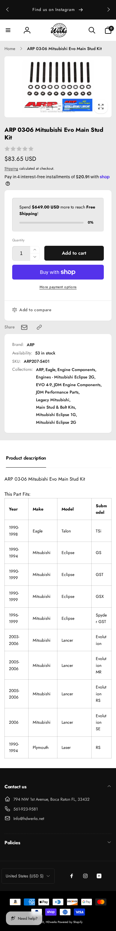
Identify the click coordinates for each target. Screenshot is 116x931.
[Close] (105, 397)
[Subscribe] (96, 514)
